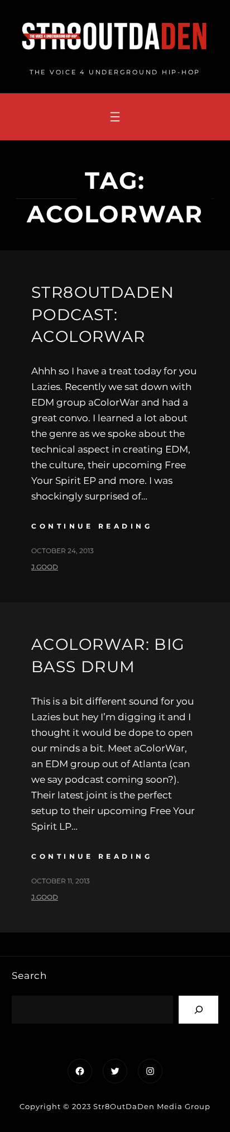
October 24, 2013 (62, 550)
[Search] (198, 1009)
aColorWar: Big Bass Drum (108, 655)
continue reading (91, 526)
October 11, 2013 (60, 881)
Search (29, 975)
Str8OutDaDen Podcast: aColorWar (103, 314)
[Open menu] (115, 117)
